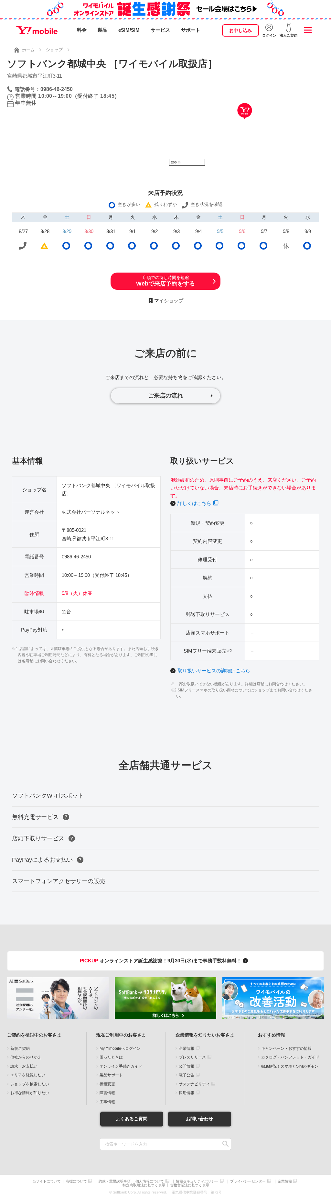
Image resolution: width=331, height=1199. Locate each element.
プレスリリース (192, 1057)
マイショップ (168, 300)
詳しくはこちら (194, 503)
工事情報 (107, 1102)
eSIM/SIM (129, 30)
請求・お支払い (23, 1066)
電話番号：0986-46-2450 (44, 89)
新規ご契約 (20, 1048)
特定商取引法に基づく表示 (144, 1185)
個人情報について (149, 1181)
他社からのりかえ (25, 1057)
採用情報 (186, 1093)
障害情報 (107, 1093)
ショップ (54, 49)
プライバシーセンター (248, 1181)
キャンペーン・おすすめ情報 (286, 1048)
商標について (76, 1181)
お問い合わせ (199, 1118)
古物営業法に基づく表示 (189, 1185)
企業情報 (186, 1048)
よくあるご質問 (131, 1118)
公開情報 (186, 1066)
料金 (82, 30)
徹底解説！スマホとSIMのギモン (289, 1066)
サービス (160, 30)
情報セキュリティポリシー (197, 1181)
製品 (102, 30)
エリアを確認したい (27, 1075)
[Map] (245, 120)
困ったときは (111, 1057)
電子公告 (186, 1075)
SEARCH (225, 1144)
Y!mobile (37, 30)
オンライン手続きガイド (121, 1066)
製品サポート (111, 1075)
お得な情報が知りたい (29, 1093)
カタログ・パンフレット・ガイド (290, 1057)
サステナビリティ (194, 1084)
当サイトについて (46, 1181)
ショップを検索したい (29, 1084)
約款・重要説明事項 (115, 1181)
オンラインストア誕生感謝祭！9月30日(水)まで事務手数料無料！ (161, 960)
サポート (190, 30)
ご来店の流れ (165, 395)
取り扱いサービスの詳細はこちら (213, 670)
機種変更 (107, 1084)
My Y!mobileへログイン (120, 1048)
